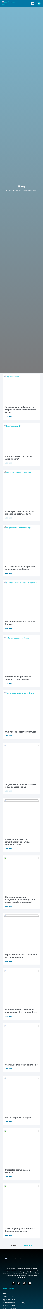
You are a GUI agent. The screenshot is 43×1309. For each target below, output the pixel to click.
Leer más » (9, 416)
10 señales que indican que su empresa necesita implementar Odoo (20, 409)
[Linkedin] (29, 1283)
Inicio (4, 1294)
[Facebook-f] (13, 1283)
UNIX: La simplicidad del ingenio (21, 1065)
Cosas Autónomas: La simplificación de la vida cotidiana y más (17, 842)
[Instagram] (24, 1283)
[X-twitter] (18, 1283)
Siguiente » (27, 1245)
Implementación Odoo (10, 1300)
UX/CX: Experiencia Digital (18, 1117)
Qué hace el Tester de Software (20, 732)
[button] (32, 3)
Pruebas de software (9, 1306)
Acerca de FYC (8, 1297)
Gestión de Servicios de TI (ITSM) (14, 1303)
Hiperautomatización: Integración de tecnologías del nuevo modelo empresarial (20, 899)
